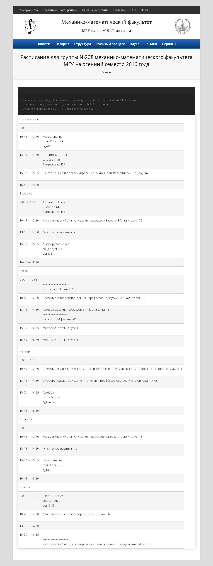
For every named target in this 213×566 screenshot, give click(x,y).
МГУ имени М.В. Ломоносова (106, 31)
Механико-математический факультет (106, 22)
